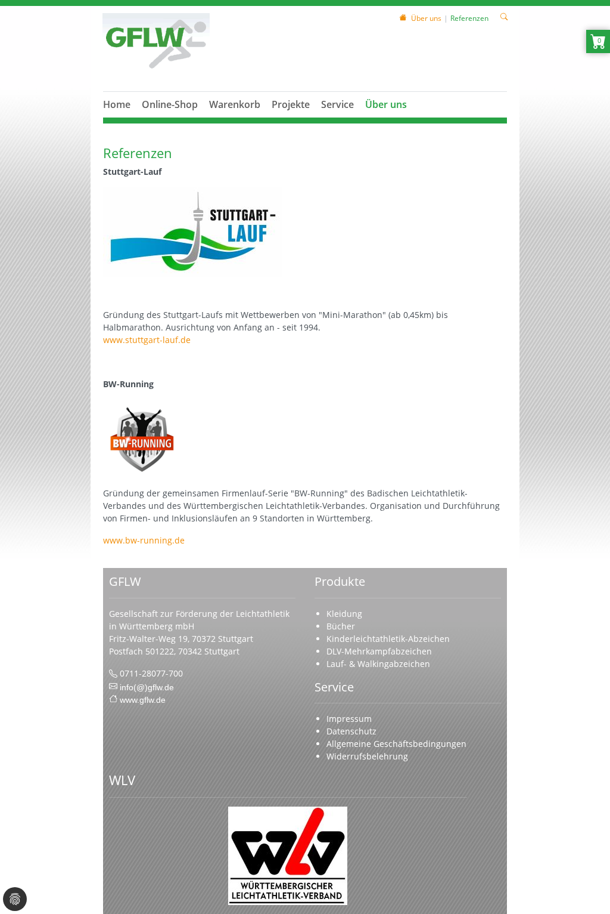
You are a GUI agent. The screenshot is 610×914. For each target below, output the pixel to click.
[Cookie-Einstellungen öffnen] (15, 899)
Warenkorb (234, 104)
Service (337, 104)
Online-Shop (170, 104)
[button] (170, 118)
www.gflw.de (143, 698)
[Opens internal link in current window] (141, 437)
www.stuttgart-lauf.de (147, 339)
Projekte (291, 104)
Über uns (386, 104)
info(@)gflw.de (147, 686)
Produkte (340, 581)
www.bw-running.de (144, 540)
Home (116, 104)
